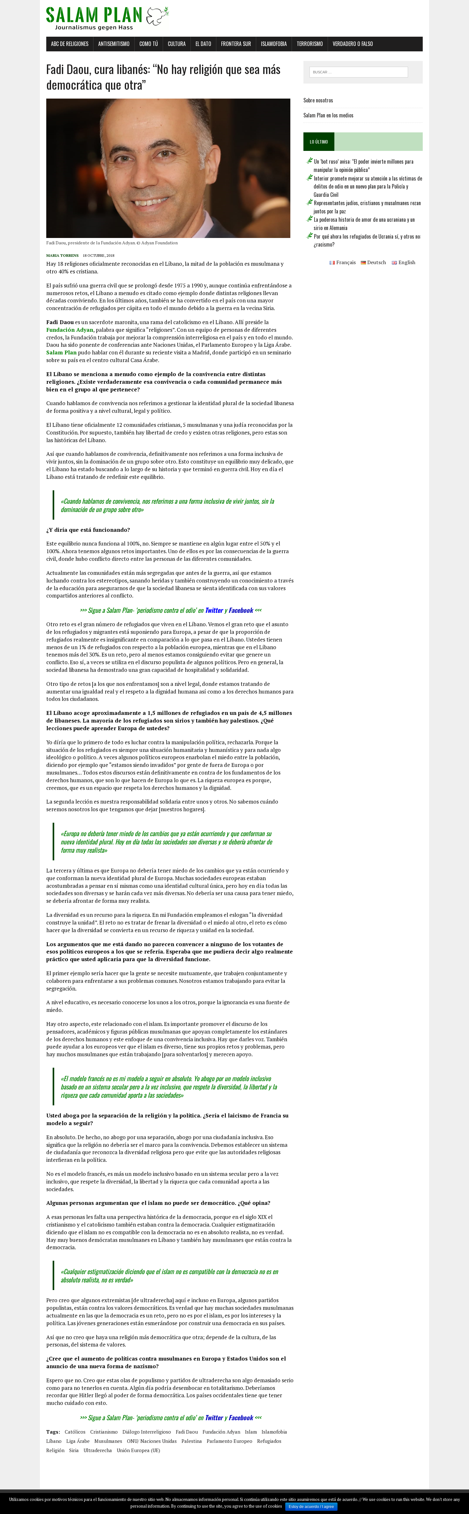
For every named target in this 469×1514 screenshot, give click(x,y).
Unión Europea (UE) (138, 1450)
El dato (203, 44)
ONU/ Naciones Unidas (152, 1441)
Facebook (240, 610)
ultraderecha (98, 1450)
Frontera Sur (236, 44)
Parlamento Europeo (229, 1441)
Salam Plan (61, 352)
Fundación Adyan (69, 329)
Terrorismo (310, 44)
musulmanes (108, 1441)
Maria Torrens (62, 255)
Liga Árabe (78, 1441)
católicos (75, 1432)
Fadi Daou (187, 1432)
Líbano (54, 1441)
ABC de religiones (69, 44)
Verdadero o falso (353, 44)
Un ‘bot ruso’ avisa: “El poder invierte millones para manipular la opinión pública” (363, 166)
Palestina (192, 1441)
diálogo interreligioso (147, 1432)
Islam (251, 1432)
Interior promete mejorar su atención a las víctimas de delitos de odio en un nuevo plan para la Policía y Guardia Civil (368, 186)
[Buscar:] (358, 71)
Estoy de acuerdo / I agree (311, 1506)
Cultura (177, 44)
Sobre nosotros (318, 100)
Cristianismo (104, 1432)
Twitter (214, 610)
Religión (55, 1450)
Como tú (148, 44)
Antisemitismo (114, 44)
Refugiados (269, 1441)
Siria (74, 1450)
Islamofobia (274, 44)
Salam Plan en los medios (328, 115)
